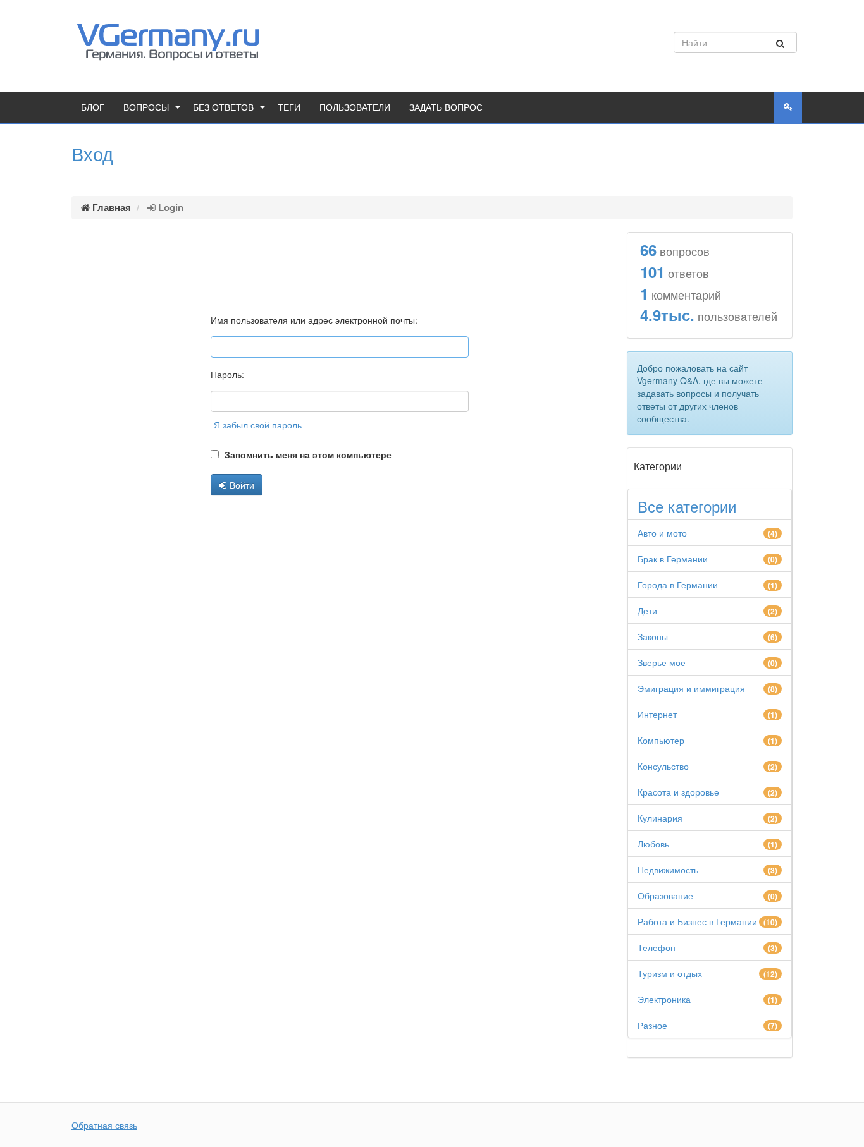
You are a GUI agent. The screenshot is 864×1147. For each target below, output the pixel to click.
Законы (653, 636)
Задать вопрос (446, 107)
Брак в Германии (673, 558)
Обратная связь (104, 1125)
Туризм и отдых (670, 973)
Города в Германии (678, 584)
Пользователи (354, 107)
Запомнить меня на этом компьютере (307, 454)
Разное (652, 1025)
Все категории (687, 506)
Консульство (663, 766)
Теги (289, 107)
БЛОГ (92, 107)
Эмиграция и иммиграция (691, 688)
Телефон (657, 947)
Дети (647, 610)
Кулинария (660, 817)
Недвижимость (668, 869)
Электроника (664, 999)
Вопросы (146, 107)
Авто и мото (662, 532)
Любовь (653, 843)
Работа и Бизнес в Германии (697, 921)
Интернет (657, 714)
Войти (242, 484)
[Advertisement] (339, 264)
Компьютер (661, 740)
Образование (665, 895)
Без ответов (223, 107)
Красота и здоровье (678, 792)
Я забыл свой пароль (258, 424)
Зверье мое (662, 662)
